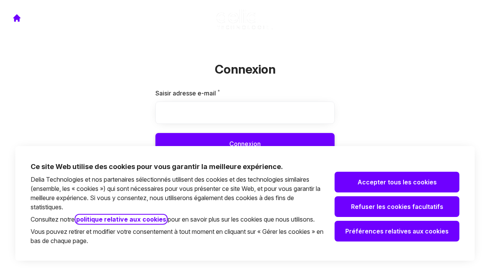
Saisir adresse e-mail (197, 93)
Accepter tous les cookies (397, 182)
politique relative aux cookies (121, 219)
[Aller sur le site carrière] (16, 18)
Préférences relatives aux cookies (397, 231)
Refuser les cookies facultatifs (397, 206)
